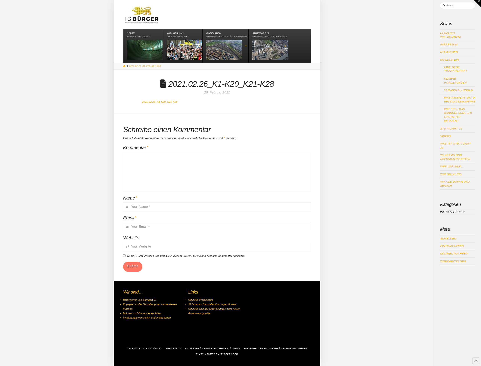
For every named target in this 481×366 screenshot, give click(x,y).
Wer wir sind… (452, 166)
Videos (445, 136)
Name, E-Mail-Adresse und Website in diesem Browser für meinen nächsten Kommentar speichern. (186, 255)
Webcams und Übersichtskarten (455, 157)
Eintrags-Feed (452, 246)
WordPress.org (453, 261)
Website (131, 237)
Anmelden (448, 238)
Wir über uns (451, 174)
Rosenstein (449, 59)
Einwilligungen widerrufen (217, 354)
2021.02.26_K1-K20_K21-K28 (160, 101)
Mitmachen (449, 51)
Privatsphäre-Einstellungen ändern (213, 348)
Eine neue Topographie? (455, 69)
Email (129, 217)
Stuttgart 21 (451, 128)
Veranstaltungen (458, 90)
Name (130, 197)
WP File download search (455, 183)
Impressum (449, 44)
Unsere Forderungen (455, 80)
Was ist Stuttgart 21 (455, 145)
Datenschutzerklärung (144, 348)
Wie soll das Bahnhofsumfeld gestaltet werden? (458, 115)
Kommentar (135, 147)
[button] (477, 3)
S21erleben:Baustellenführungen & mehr (212, 304)
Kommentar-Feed (454, 253)
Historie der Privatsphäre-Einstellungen (276, 348)
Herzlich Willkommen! (450, 35)
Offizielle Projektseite (200, 299)
